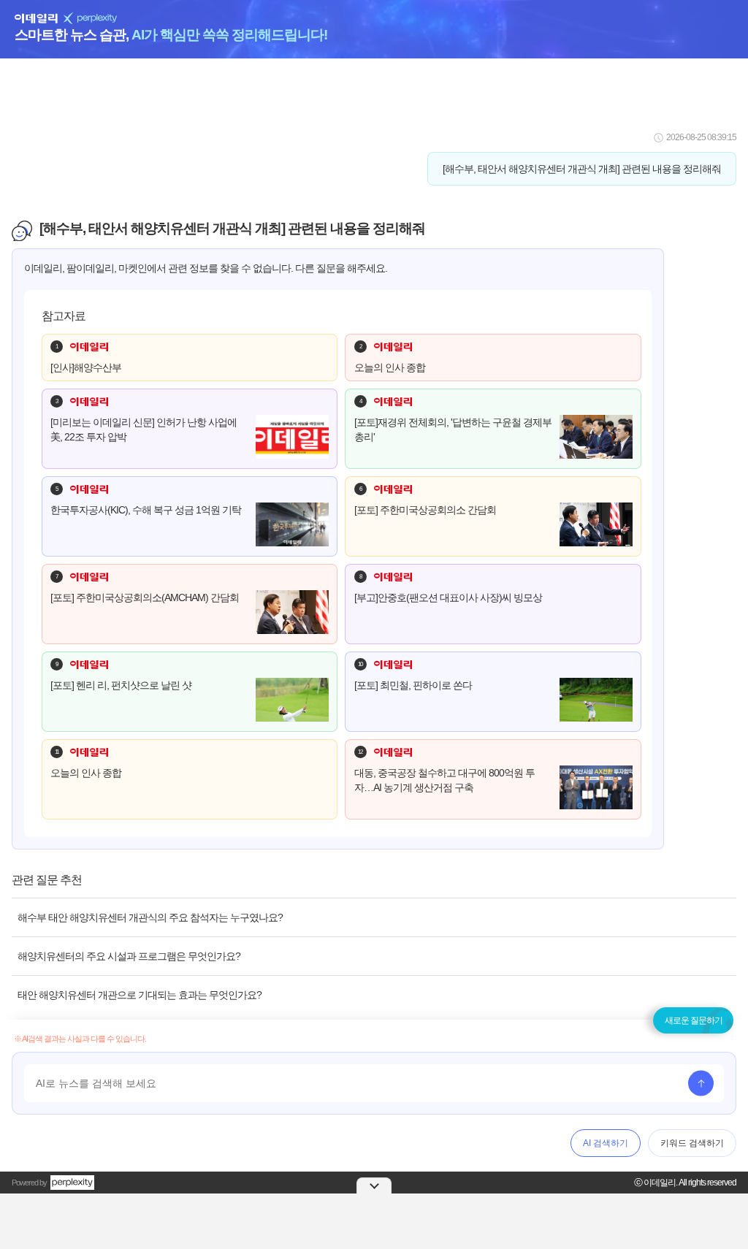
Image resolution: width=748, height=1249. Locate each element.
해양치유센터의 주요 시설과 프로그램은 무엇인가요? (129, 956)
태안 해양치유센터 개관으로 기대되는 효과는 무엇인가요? (140, 995)
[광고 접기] (374, 1185)
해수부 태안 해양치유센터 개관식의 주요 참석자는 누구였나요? (150, 917)
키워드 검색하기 (692, 1143)
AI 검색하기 (605, 1143)
